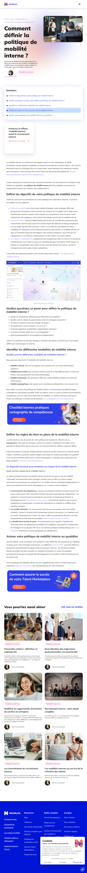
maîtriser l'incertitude (23, 566)
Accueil (6, 19)
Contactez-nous (10, 819)
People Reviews (30, 854)
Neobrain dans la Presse (11, 847)
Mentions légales (70, 831)
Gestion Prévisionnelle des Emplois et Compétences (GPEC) (52, 834)
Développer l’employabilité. (21, 239)
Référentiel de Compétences (49, 824)
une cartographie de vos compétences (58, 399)
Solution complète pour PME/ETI (33, 833)
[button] (79, 4)
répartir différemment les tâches (56, 518)
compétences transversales (37, 500)
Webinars (28, 822)
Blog (12, 19)
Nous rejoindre (69, 822)
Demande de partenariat (9, 826)
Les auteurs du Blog (12, 833)
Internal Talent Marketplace (31, 461)
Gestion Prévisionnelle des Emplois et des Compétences (41, 173)
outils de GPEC (58, 545)
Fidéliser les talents (18, 208)
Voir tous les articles (72, 607)
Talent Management (52, 817)
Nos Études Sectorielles (33, 827)
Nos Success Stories (72, 827)
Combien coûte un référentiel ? (11, 839)
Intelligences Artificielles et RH (31, 840)
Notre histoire (69, 817)
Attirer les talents (17, 220)
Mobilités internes (20, 19)
